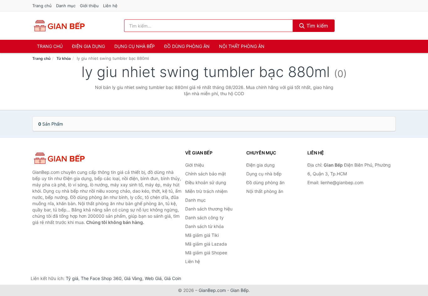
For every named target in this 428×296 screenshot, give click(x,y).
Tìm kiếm (316, 26)
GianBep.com (212, 290)
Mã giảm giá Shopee (206, 252)
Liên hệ (110, 5)
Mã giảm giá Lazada (206, 244)
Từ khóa (63, 58)
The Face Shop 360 (101, 278)
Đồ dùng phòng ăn (187, 46)
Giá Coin (172, 278)
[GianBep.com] (59, 26)
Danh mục (66, 5)
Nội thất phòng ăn (241, 46)
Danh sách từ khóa (204, 226)
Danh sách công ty (204, 217)
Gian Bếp (239, 290)
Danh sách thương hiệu (208, 208)
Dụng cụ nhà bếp (134, 46)
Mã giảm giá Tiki (202, 235)
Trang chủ (42, 5)
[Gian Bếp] (63, 158)
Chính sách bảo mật (205, 173)
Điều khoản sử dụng (205, 182)
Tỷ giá (72, 278)
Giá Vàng (133, 278)
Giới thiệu (89, 5)
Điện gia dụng (88, 46)
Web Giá (153, 278)
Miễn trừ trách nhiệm (206, 191)
